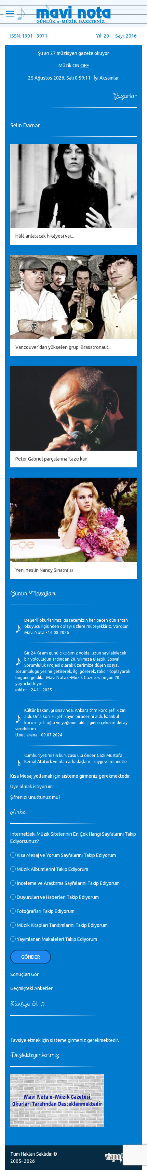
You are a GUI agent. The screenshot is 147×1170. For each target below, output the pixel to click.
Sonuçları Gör (24, 974)
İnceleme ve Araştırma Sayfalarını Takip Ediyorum (68, 883)
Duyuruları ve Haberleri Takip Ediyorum (57, 897)
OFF (84, 65)
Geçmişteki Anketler (31, 988)
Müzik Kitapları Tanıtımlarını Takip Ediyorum (62, 925)
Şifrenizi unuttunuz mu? (35, 797)
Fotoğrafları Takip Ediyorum (45, 911)
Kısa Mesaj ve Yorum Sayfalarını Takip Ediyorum (66, 855)
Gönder (30, 957)
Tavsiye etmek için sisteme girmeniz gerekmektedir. (64, 1040)
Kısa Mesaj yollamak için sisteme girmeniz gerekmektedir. (70, 776)
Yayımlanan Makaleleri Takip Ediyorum (56, 939)
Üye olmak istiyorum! (32, 786)
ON (75, 65)
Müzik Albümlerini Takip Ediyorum (52, 869)
